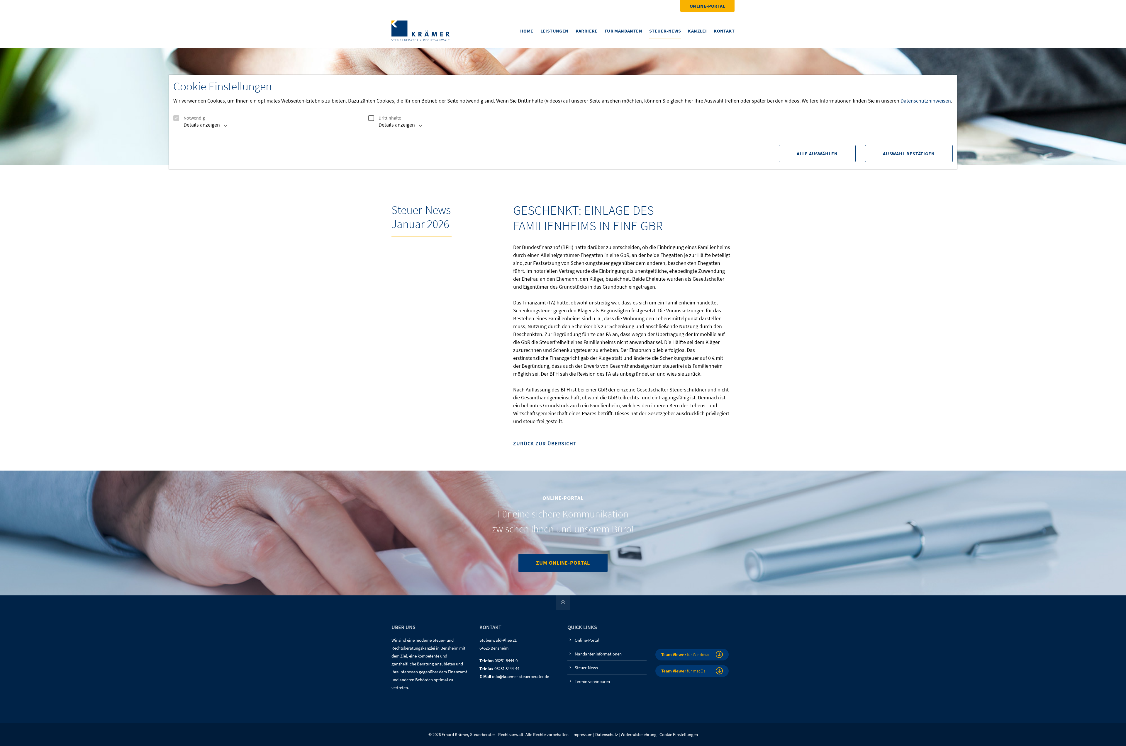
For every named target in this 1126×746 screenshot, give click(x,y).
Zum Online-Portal (563, 562)
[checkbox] (176, 118)
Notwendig (194, 118)
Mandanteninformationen (598, 654)
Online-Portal (707, 6)
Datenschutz (606, 734)
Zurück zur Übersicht (544, 444)
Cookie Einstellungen (678, 734)
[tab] (198, 127)
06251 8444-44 (506, 668)
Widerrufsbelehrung (639, 734)
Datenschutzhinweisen (926, 100)
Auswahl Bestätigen (909, 153)
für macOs (683, 671)
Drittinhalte (390, 118)
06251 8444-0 (506, 660)
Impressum (582, 734)
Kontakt (724, 31)
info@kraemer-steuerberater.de (520, 676)
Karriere (587, 31)
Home (526, 31)
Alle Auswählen (817, 153)
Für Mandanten (623, 31)
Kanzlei (697, 31)
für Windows (685, 654)
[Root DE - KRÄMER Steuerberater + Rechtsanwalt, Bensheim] (420, 30)
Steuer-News (665, 31)
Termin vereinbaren (592, 681)
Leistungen (554, 31)
